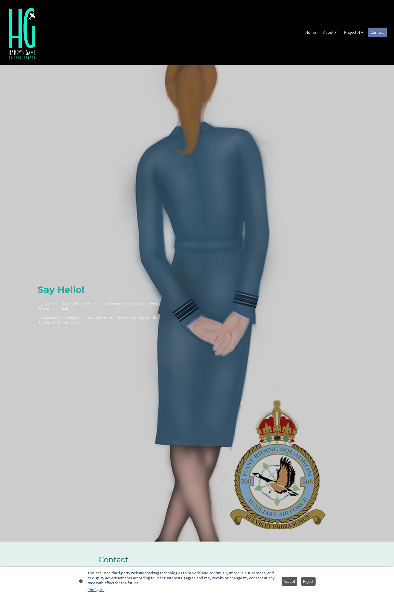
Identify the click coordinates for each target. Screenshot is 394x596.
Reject (308, 581)
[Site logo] (22, 32)
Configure (96, 589)
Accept (289, 581)
